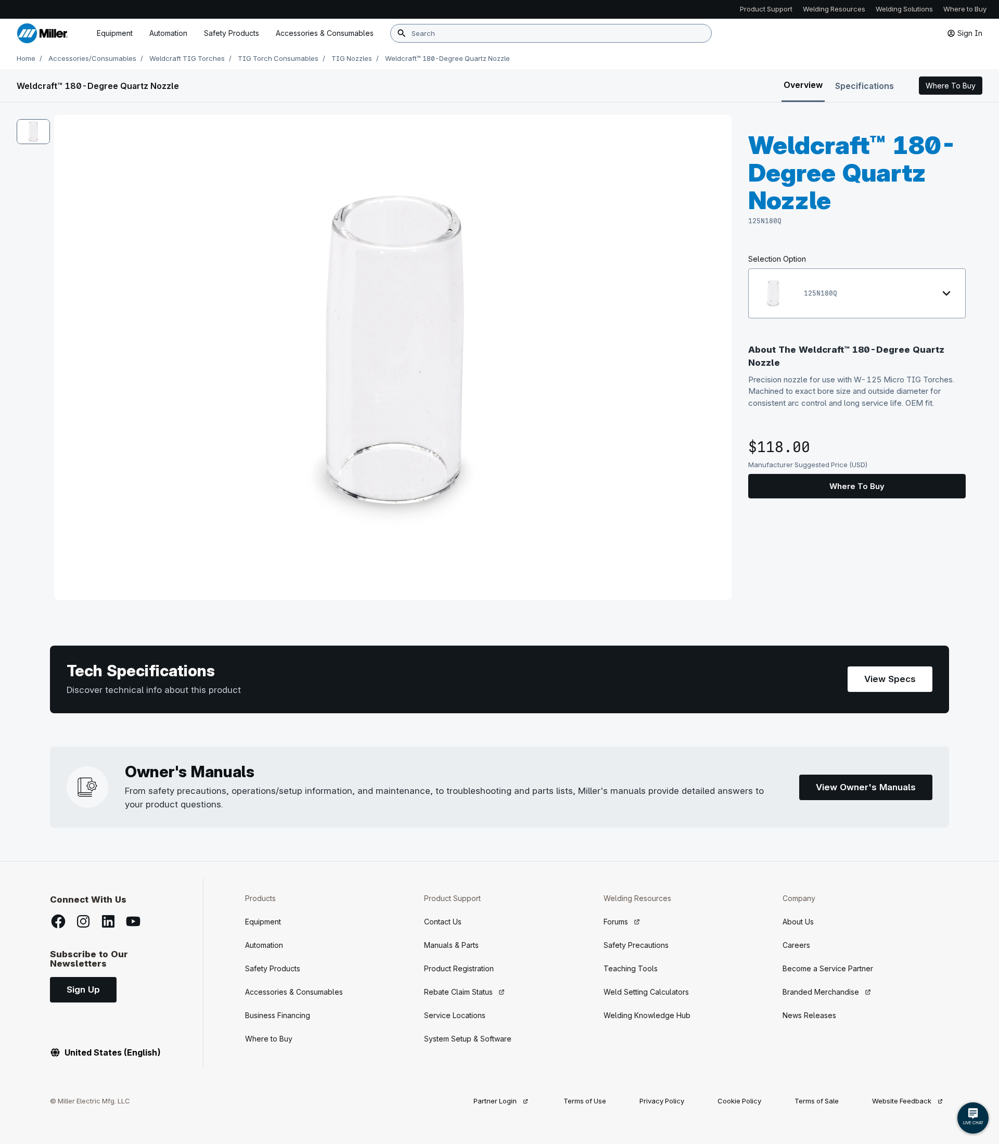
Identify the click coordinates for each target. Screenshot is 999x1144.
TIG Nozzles (351, 58)
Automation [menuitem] (168, 33)
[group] (393, 357)
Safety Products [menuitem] (231, 33)
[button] (950, 85)
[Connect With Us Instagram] (83, 921)
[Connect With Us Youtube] (133, 921)
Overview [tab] (803, 85)
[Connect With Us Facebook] (58, 921)
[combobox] (551, 33)
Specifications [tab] (864, 86)
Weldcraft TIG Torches (187, 58)
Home (26, 58)
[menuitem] (324, 33)
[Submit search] (401, 33)
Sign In (969, 33)
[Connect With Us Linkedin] (108, 921)
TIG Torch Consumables (278, 58)
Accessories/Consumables (92, 58)
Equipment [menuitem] (115, 33)
